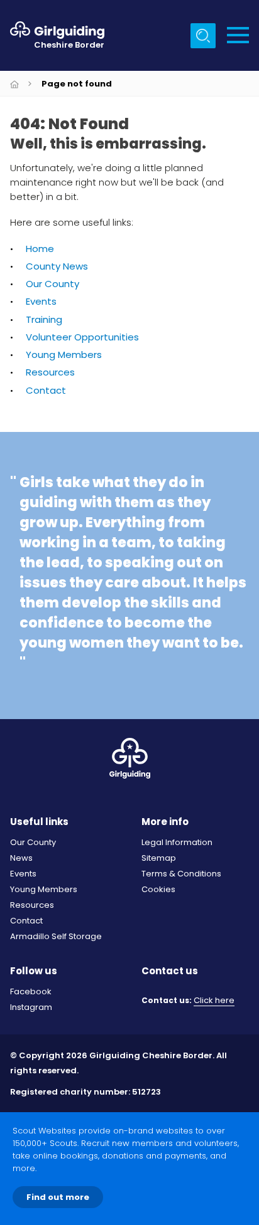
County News (57, 266)
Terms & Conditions (181, 874)
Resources (50, 372)
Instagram (31, 1007)
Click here (214, 1001)
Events (41, 301)
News (21, 858)
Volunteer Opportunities (82, 337)
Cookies (158, 889)
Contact (46, 390)
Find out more (57, 1197)
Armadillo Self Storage (56, 936)
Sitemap (158, 858)
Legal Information (176, 842)
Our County (52, 283)
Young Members (64, 354)
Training (44, 319)
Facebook (31, 991)
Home (40, 248)
